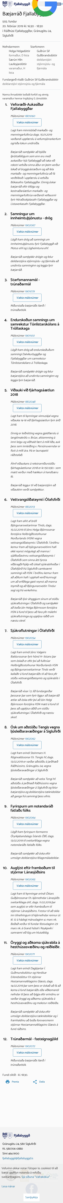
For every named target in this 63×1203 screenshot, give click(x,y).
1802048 (30, 401)
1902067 (30, 225)
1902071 (30, 954)
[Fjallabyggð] (16, 4)
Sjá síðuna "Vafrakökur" (35, 1177)
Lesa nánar (8, 1186)
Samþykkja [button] (31, 1197)
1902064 (30, 817)
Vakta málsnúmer (27, 122)
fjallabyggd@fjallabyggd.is (17, 1158)
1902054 (30, 638)
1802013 (30, 506)
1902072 (30, 1046)
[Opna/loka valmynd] (59, 4)
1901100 (30, 335)
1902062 (30, 738)
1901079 (30, 291)
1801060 (30, 116)
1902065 (30, 879)
